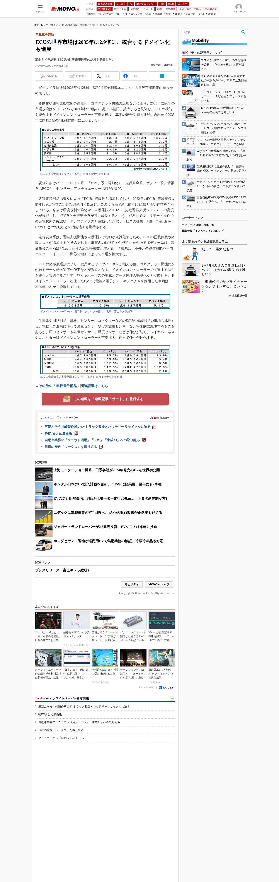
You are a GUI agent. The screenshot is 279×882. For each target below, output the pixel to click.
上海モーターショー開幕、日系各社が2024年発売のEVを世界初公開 (107, 470)
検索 (243, 32)
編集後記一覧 (239, 295)
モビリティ (52, 25)
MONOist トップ (158, 584)
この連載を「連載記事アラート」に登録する (108, 399)
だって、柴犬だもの (217, 249)
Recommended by (148, 687)
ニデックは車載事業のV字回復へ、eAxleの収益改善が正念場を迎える (108, 512)
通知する (81, 75)
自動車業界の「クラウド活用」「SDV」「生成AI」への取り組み (79, 722)
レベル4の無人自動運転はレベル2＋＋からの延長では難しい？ (223, 270)
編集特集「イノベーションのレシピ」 (204, 230)
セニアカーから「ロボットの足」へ (61, 738)
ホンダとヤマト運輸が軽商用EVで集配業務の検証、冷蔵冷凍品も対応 (108, 541)
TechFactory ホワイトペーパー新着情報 (62, 698)
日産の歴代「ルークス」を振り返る (61, 730)
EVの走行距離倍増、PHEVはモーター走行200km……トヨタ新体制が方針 (111, 498)
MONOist (38, 25)
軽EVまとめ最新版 (50, 714)
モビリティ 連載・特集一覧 (198, 225)
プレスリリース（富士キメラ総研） (63, 570)
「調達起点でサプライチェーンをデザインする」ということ (224, 286)
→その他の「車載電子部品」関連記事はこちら (71, 386)
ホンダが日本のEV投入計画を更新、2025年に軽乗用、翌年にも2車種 (108, 484)
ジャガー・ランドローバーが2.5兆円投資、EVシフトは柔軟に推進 (105, 527)
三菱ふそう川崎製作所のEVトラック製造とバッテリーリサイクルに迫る (84, 706)
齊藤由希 (155, 65)
